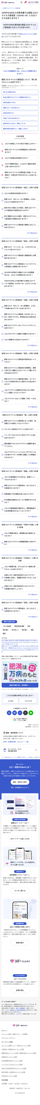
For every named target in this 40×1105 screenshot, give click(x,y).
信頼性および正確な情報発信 (17, 1010)
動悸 (4, 633)
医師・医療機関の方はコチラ (20, 787)
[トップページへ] (20, 1026)
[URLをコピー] (9, 713)
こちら (18, 1014)
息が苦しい (15, 630)
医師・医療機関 (20, 1008)
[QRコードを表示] (14, 713)
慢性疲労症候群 (19, 626)
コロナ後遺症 (7, 626)
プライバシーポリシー (14, 85)
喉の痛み (5, 630)
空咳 (28, 626)
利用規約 (4, 85)
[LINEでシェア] (31, 713)
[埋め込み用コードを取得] (20, 713)
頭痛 (32, 630)
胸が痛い (24, 630)
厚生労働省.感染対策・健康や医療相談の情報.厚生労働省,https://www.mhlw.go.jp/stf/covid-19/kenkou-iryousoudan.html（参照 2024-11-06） (20, 642)
